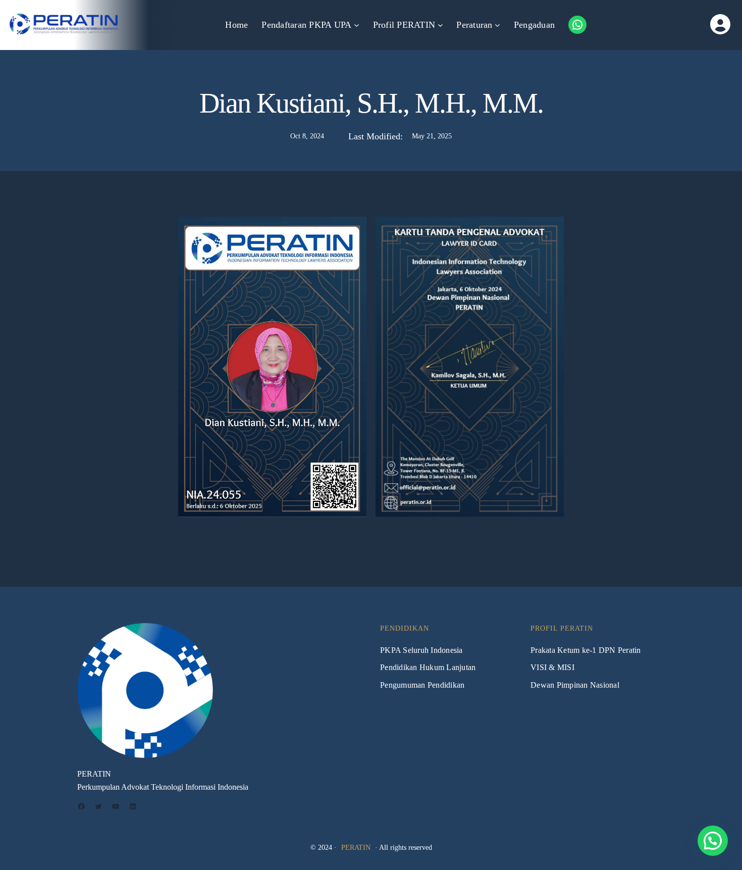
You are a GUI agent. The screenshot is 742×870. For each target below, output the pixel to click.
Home (236, 25)
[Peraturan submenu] (497, 25)
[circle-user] (690, 24)
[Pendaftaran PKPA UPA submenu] (356, 25)
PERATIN (355, 847)
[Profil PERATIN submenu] (440, 25)
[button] (713, 841)
